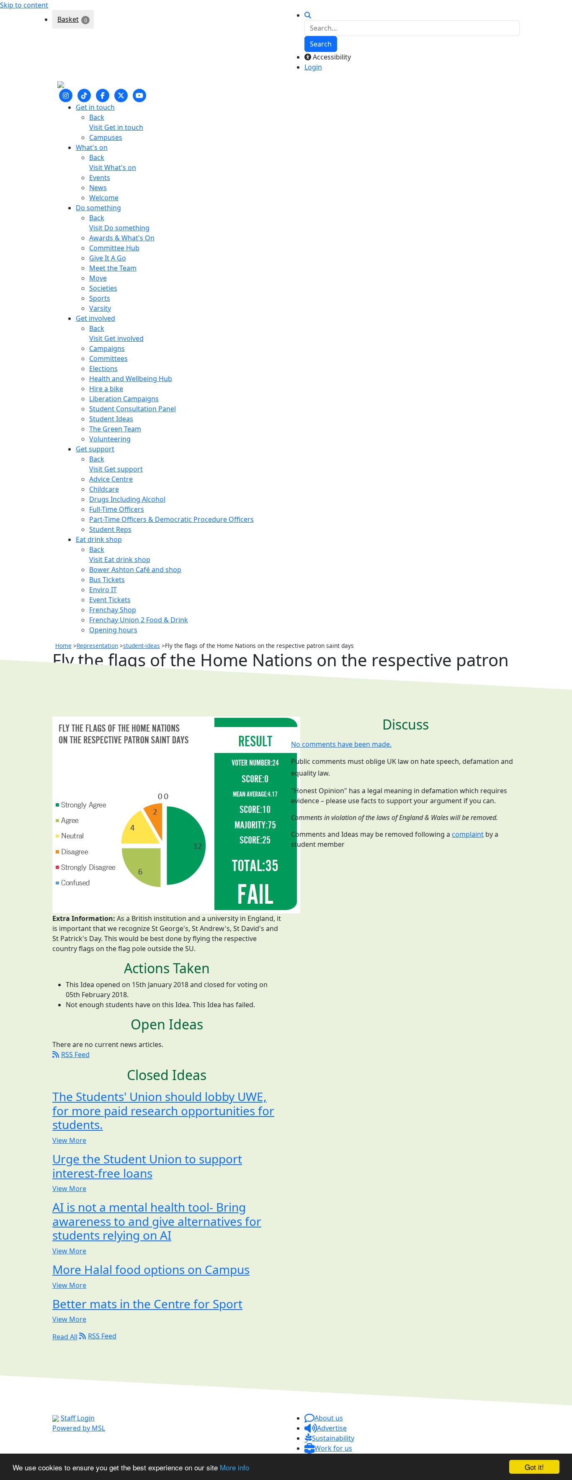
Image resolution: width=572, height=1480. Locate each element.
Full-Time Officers (116, 509)
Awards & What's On (122, 237)
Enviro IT (103, 589)
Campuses (105, 137)
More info (234, 1467)
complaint (468, 834)
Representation (97, 646)
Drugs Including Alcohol (127, 499)
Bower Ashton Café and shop (135, 569)
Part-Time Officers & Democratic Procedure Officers (171, 519)
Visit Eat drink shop (119, 559)
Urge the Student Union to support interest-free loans (147, 1166)
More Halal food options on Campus (151, 1269)
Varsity (100, 308)
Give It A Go (107, 258)
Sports (99, 298)
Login (313, 67)
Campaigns (107, 348)
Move (98, 278)
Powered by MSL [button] (78, 1428)
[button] (323, 1418)
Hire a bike (106, 388)
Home (63, 646)
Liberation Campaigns (124, 398)
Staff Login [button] (78, 1418)
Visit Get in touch (116, 127)
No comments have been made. (341, 744)
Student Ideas (111, 418)
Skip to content (24, 5)
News (98, 187)
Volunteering (110, 438)
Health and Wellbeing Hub (130, 378)
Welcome (104, 197)
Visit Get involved (116, 338)
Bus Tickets (107, 579)
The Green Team (115, 428)
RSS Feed (75, 1054)
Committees (108, 358)
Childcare (104, 489)
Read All (64, 1337)
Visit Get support (116, 469)
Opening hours (113, 629)
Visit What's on (112, 167)
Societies (103, 288)
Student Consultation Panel (132, 408)
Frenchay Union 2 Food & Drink (138, 619)
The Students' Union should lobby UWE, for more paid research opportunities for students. (163, 1111)
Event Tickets (110, 599)
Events (99, 177)
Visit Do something (119, 227)
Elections (103, 368)
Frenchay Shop (112, 609)
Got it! (534, 1467)
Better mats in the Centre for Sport (147, 1304)
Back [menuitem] (96, 117)
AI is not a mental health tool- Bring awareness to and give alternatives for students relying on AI (156, 1221)
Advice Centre (111, 479)
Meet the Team (113, 268)
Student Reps (110, 529)
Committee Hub (114, 248)
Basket (68, 19)
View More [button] (69, 1140)
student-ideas (141, 646)
